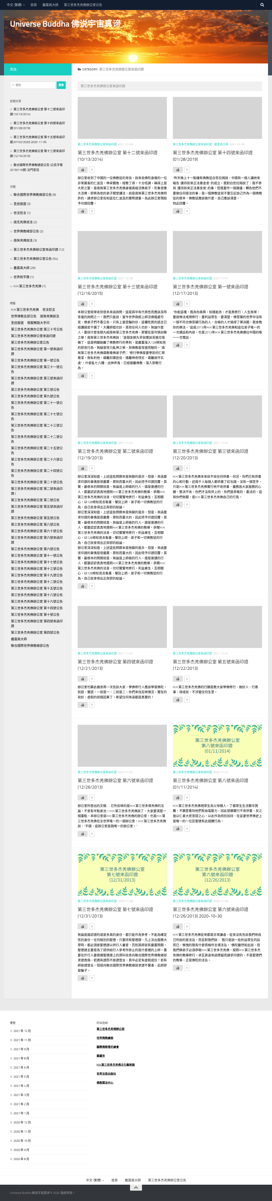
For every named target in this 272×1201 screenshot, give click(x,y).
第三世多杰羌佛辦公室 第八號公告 (35, 524)
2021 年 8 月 (21, 1058)
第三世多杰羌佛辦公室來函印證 (97, 144)
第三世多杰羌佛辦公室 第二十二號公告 (37, 439)
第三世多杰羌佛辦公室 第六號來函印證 (37, 540)
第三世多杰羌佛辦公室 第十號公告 (35, 615)
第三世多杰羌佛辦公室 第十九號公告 (37, 575)
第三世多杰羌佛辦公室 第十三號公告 (37, 569)
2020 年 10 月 (22, 1141)
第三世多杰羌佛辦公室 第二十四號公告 (37, 473)
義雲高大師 (50, 5)
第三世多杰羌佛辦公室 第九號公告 (35, 396)
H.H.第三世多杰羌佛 (27, 286)
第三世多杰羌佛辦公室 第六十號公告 (37, 531)
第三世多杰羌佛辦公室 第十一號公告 (37, 555)
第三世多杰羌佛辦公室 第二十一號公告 (37, 405)
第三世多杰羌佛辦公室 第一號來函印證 (37, 351)
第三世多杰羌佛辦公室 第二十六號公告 (37, 462)
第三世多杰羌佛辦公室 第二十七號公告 (37, 416)
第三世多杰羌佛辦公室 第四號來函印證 (37, 623)
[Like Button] (83, 170)
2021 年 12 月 (22, 1031)
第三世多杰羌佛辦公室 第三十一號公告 (37, 369)
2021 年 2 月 (21, 1104)
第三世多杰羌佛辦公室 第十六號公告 (37, 601)
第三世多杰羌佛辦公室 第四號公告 (35, 632)
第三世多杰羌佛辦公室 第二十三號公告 (37, 428)
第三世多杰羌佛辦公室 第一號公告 (35, 360)
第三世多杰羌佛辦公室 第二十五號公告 (37, 450)
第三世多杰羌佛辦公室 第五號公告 (35, 518)
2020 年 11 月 (22, 1131)
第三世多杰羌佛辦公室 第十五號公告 (37, 588)
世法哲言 (20, 213)
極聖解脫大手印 (38, 323)
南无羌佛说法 (23, 222)
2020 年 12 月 (22, 1122)
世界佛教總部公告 (26, 231)
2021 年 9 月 (21, 1049)
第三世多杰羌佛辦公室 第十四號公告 (37, 608)
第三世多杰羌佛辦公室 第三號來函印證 (37, 380)
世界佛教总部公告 (23, 316)
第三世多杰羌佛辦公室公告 (83, 5)
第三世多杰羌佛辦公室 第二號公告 (35, 500)
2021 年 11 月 (22, 1040)
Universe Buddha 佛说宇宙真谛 (65, 24)
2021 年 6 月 (21, 1067)
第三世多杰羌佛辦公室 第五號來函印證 (37, 509)
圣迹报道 (20, 204)
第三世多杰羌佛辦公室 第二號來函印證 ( (37, 491)
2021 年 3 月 (21, 1095)
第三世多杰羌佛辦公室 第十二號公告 (37, 582)
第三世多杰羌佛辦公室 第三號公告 (35, 390)
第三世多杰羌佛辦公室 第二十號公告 (37, 482)
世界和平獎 (21, 277)
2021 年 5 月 (21, 1076)
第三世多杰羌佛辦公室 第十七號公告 (37, 562)
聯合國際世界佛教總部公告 (33, 195)
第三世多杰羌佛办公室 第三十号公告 (37, 329)
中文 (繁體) (14, 5)
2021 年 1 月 (21, 1113)
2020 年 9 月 (21, 1150)
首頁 (33, 5)
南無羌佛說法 (23, 240)
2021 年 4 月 (21, 1086)
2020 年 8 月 (21, 1159)
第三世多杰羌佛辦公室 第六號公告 (35, 549)
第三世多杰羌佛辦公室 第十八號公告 (37, 595)
